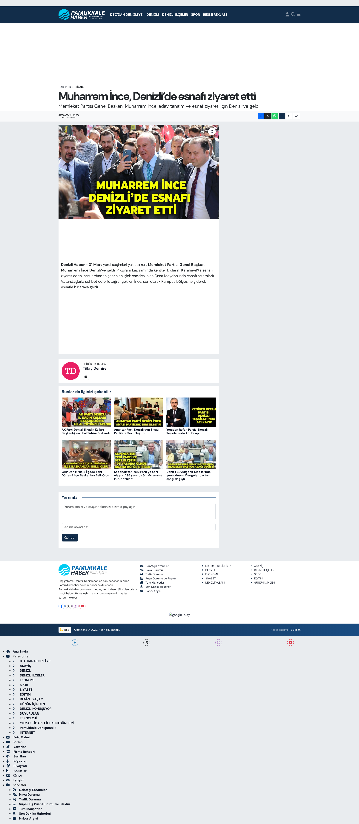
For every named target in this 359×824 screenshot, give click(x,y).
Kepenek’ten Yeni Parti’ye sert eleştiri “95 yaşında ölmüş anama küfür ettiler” (138, 475)
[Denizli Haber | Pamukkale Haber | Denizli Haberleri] (82, 14)
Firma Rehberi (24, 752)
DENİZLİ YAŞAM (215, 582)
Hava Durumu (154, 570)
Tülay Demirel (95, 368)
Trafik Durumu (154, 574)
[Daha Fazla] (282, 116)
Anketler (20, 771)
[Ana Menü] (298, 14)
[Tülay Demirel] (71, 371)
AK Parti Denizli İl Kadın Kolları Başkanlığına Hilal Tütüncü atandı (86, 431)
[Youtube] (82, 606)
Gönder (70, 537)
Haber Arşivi (152, 591)
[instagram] (218, 642)
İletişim (18, 780)
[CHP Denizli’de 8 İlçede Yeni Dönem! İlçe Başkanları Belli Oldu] (86, 454)
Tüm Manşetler (154, 582)
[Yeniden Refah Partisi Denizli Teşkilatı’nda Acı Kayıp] (191, 412)
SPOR (195, 14)
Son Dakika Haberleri (158, 587)
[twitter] (146, 642)
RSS (66, 630)
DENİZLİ (153, 14)
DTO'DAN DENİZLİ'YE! (126, 14)
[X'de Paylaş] (267, 116)
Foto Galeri (21, 737)
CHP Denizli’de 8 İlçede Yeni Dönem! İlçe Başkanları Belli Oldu (85, 473)
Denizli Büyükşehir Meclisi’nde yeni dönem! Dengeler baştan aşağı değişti (188, 475)
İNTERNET (27, 733)
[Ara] (293, 14)
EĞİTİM (258, 578)
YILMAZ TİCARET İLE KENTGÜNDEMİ (46, 723)
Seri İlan (19, 756)
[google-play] (179, 615)
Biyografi (20, 766)
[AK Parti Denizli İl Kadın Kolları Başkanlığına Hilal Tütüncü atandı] (86, 412)
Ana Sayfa (20, 651)
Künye (17, 775)
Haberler (65, 87)
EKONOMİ (211, 574)
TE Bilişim (294, 630)
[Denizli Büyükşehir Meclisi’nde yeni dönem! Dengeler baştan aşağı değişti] (191, 454)
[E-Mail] (86, 377)
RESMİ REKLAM (215, 14)
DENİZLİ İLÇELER (175, 14)
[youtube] (290, 642)
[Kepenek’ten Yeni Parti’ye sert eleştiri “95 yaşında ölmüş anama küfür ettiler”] (138, 454)
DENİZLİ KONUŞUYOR (35, 709)
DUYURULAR (29, 713)
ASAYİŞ (258, 566)
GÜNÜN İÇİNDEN (264, 582)
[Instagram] (75, 606)
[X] (68, 606)
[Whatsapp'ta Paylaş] (274, 116)
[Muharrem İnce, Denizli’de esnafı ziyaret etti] (139, 172)
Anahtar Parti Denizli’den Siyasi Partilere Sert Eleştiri (136, 431)
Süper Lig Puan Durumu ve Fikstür (44, 804)
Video (17, 742)
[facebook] (75, 642)
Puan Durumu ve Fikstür (160, 578)
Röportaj (20, 761)
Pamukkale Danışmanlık (37, 728)
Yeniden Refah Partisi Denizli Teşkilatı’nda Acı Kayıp (187, 431)
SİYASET (81, 87)
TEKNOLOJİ (28, 718)
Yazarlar (19, 747)
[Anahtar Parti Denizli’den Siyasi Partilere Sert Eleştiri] (138, 412)
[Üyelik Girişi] (287, 14)
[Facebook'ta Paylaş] (261, 116)
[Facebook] (62, 606)
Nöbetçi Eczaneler (156, 566)
